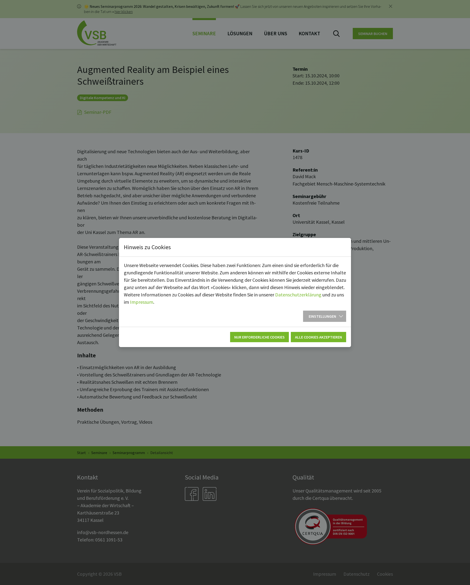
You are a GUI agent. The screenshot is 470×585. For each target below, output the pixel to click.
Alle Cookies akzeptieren (318, 337)
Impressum (141, 302)
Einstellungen (322, 316)
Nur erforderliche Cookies (259, 337)
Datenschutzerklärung (298, 295)
